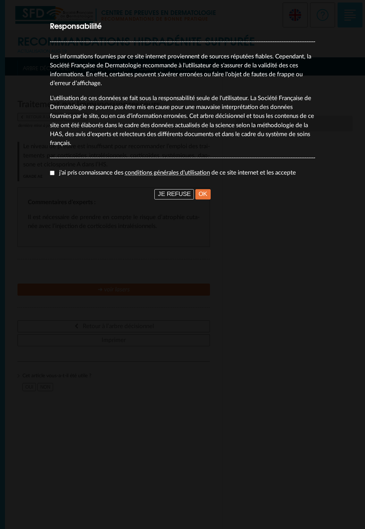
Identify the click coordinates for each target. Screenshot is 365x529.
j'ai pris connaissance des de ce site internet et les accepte (177, 173)
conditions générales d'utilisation (167, 173)
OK (203, 194)
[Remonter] (352, 516)
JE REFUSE (174, 194)
